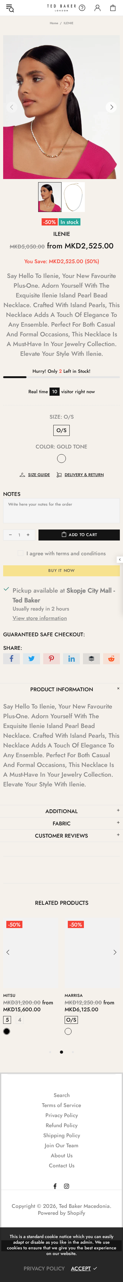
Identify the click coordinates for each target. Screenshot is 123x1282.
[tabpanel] (31, 983)
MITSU (9, 995)
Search (62, 1095)
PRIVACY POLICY (44, 1268)
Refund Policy (62, 1125)
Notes (11, 494)
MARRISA (74, 995)
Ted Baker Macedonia (61, 7)
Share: (12, 647)
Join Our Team (62, 1145)
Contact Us (61, 1165)
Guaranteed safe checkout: (44, 634)
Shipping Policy (61, 1135)
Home (54, 23)
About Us (62, 1155)
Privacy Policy (61, 1115)
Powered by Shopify (61, 1212)
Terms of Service (61, 1105)
